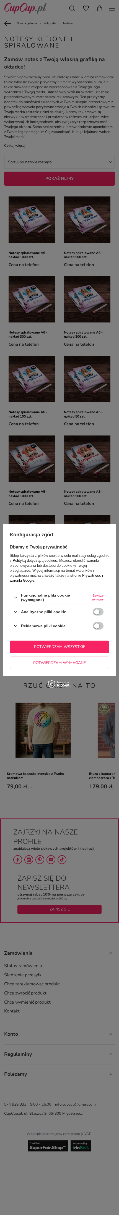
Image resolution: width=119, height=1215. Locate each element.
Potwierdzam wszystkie (59, 646)
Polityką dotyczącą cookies (35, 560)
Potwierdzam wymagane (59, 662)
